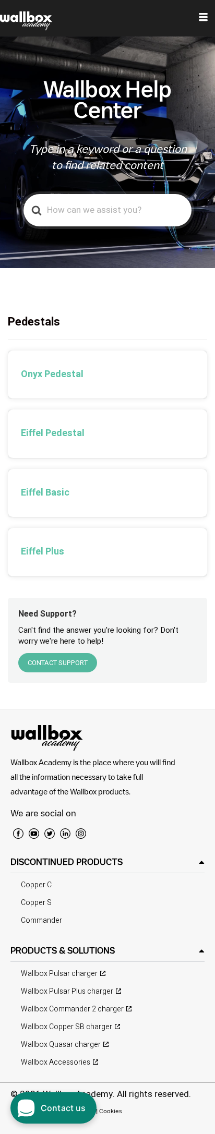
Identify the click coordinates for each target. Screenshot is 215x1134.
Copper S (36, 902)
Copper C (36, 884)
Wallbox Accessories (55, 1062)
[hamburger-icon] (203, 18)
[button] (107, 862)
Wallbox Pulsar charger (59, 973)
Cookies (110, 1111)
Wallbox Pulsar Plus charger (67, 991)
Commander (41, 920)
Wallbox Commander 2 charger (72, 1009)
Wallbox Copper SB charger (66, 1026)
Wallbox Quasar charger (61, 1044)
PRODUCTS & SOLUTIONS (62, 950)
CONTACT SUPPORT (58, 663)
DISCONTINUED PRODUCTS (66, 862)
